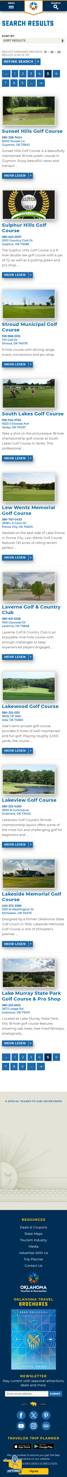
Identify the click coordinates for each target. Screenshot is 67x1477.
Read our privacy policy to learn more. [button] (33, 1463)
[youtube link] (21, 1425)
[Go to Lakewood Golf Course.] (29, 686)
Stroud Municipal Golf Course (29, 327)
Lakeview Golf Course (29, 800)
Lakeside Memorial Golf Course (31, 896)
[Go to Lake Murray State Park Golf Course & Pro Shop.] (29, 973)
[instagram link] (33, 1425)
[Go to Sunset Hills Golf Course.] (29, 111)
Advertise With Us (33, 1253)
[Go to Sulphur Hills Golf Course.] (29, 205)
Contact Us (33, 1266)
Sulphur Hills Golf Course (24, 227)
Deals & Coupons (33, 1227)
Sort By (8, 35)
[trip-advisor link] (46, 1425)
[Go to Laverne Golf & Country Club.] (29, 586)
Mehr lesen (15, 175)
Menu (11, 3)
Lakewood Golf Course (30, 706)
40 (59, 51)
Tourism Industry (33, 1240)
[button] (11, 6)
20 (52, 51)
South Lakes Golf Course (33, 414)
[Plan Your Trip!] (13, 1464)
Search (56, 3)
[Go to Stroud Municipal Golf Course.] (29, 304)
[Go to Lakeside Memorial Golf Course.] (29, 874)
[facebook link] (21, 1415)
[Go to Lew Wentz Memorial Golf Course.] (29, 487)
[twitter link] (33, 1415)
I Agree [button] (33, 1471)
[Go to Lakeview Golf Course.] (29, 780)
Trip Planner (33, 1259)
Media (34, 1247)
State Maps (33, 1234)
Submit (55, 1393)
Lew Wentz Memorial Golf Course (28, 510)
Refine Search (18, 62)
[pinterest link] (46, 1415)
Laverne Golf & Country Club (31, 609)
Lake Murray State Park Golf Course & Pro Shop (31, 996)
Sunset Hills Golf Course (32, 131)
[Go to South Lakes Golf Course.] (29, 393)
